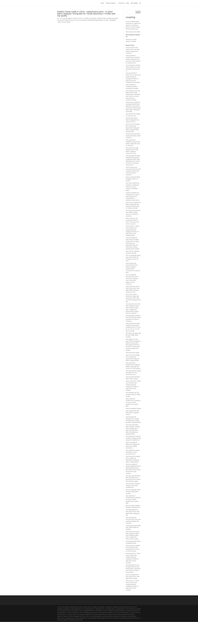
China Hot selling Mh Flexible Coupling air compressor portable (133, 178)
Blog (127, 3)
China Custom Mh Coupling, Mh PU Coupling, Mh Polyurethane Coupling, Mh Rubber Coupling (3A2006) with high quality (133, 127)
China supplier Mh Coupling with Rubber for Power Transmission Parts (132, 452)
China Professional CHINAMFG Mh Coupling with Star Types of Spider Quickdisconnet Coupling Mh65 (133, 402)
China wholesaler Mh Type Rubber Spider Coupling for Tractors (132, 412)
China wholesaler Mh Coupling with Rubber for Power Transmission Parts (133, 372)
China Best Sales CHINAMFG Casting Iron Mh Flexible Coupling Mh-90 (133, 485)
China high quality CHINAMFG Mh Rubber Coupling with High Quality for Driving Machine (133, 438)
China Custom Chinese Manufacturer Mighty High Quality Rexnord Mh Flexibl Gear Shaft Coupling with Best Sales (133, 298)
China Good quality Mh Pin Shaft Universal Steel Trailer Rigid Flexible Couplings (132, 576)
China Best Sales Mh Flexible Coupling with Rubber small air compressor (133, 135)
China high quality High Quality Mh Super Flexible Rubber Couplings (133, 335)
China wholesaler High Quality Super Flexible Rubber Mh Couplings (133, 527)
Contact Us (121, 3)
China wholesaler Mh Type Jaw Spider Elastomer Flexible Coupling (133, 394)
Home (102, 3)
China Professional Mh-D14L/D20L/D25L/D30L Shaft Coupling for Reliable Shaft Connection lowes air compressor (133, 171)
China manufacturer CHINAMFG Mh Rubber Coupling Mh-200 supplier (132, 86)
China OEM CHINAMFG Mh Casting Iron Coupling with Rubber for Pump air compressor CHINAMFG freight (132, 186)
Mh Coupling (134, 3)
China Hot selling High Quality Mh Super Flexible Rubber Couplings (133, 491)
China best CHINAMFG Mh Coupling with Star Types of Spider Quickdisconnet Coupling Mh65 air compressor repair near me (132, 196)
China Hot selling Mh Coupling (133, 408)
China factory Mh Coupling (132, 352)
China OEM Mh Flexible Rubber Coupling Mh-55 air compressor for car (132, 120)
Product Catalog (110, 3)
